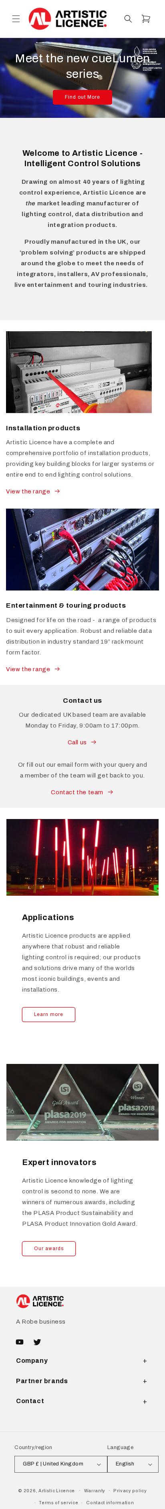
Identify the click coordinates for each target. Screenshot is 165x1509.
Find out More (82, 97)
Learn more (48, 1014)
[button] (16, 19)
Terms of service (58, 1502)
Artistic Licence (56, 1490)
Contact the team (77, 792)
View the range (28, 491)
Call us (77, 742)
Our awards (49, 1248)
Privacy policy (130, 1490)
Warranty (95, 1490)
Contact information (110, 1502)
